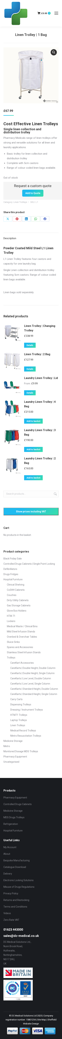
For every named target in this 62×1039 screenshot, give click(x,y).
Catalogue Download (14, 867)
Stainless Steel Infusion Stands (24, 652)
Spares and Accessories (20, 647)
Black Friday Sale (12, 558)
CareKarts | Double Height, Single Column (32, 673)
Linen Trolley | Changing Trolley (39, 328)
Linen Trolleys (20, 202)
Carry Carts (16, 699)
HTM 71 (11, 616)
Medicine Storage (13, 741)
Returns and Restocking (16, 900)
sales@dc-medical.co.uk (21, 936)
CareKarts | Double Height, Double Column (32, 668)
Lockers (11, 621)
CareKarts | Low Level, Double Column (30, 678)
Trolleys (11, 657)
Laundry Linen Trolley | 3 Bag (40, 432)
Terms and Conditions (15, 906)
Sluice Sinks (13, 642)
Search (55, 494)
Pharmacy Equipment (15, 756)
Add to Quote (32, 193)
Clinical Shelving (15, 584)
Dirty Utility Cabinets (18, 600)
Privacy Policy (10, 893)
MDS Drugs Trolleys (13, 817)
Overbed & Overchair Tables (22, 636)
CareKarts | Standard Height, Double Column (34, 688)
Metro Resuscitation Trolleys (25, 735)
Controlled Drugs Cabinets (17, 804)
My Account (9, 847)
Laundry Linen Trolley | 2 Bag (40, 461)
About (6, 853)
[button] (54, 52)
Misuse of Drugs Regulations (18, 886)
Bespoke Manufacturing (16, 860)
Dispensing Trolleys (20, 704)
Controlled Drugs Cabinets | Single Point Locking (29, 563)
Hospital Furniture (13, 579)
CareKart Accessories (22, 662)
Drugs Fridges (10, 574)
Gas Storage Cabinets (18, 605)
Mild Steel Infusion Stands (21, 631)
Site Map (41, 1019)
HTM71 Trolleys (18, 715)
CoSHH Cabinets (16, 589)
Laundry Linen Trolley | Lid (41, 378)
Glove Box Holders (16, 610)
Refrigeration (10, 824)
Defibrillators (10, 569)
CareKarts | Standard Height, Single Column (33, 694)
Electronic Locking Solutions (18, 880)
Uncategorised (11, 761)
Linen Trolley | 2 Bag (37, 354)
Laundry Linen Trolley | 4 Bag (40, 404)
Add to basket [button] (33, 421)
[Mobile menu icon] (56, 13)
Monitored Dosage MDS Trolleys (20, 751)
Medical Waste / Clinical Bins (22, 626)
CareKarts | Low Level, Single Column (30, 683)
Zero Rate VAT (11, 919)
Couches (11, 595)
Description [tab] (9, 238)
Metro (6, 746)
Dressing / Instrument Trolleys (26, 709)
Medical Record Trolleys (23, 730)
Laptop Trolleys (18, 720)
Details (30, 345)
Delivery (7, 873)
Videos (7, 913)
